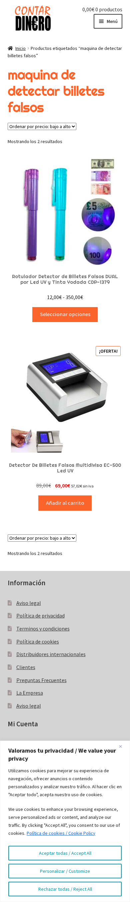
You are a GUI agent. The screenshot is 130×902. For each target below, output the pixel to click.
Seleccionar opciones (65, 314)
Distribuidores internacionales (51, 654)
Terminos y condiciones (43, 628)
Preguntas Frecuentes (41, 680)
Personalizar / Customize (65, 871)
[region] (65, 821)
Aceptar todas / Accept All (65, 853)
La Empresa (29, 692)
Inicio (20, 48)
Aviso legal (28, 603)
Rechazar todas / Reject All (65, 889)
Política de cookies (37, 641)
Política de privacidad (40, 615)
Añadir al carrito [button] (65, 502)
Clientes (25, 667)
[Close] (123, 746)
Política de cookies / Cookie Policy (61, 833)
